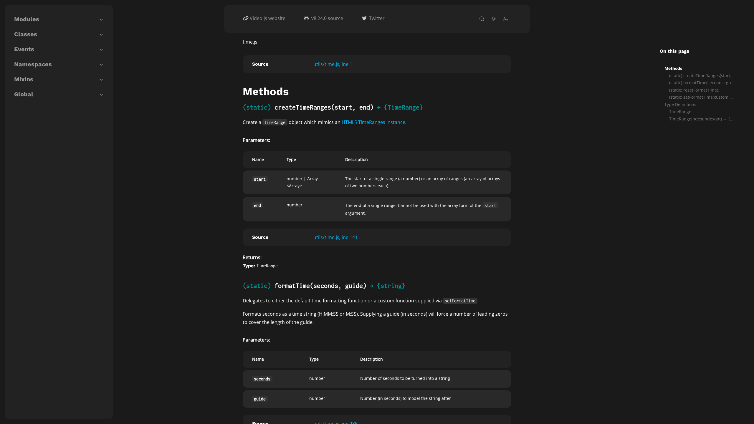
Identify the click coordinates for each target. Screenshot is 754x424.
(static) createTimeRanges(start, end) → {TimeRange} (702, 75)
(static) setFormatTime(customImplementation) (702, 97)
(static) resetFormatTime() (694, 90)
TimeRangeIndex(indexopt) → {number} (702, 119)
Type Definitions (680, 104)
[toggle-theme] (493, 19)
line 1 (346, 64)
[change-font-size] (505, 19)
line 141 (349, 237)
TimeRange (680, 111)
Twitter (377, 18)
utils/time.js (326, 64)
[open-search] (482, 19)
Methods (673, 68)
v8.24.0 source (327, 18)
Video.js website (267, 18)
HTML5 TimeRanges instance (373, 122)
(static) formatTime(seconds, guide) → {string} (702, 82)
